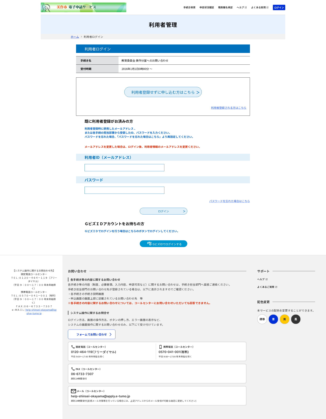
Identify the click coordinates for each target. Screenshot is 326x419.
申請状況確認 (207, 7)
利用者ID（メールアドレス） (109, 157)
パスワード (94, 179)
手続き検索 (189, 7)
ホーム (75, 36)
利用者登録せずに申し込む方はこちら (163, 92)
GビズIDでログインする (167, 244)
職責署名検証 (225, 7)
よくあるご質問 (265, 286)
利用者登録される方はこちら (228, 108)
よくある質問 (258, 7)
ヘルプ (240, 7)
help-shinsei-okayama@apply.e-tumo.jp (41, 311)
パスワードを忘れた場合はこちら (229, 201)
